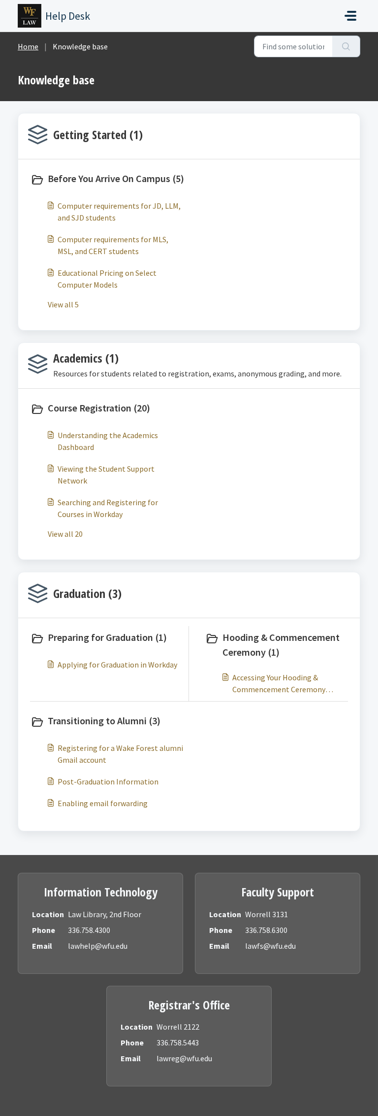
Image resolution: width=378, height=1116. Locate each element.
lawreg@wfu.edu (184, 1058)
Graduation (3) (87, 593)
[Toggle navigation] (350, 16)
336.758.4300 (89, 930)
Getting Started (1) (98, 134)
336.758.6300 (266, 930)
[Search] (346, 46)
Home (28, 46)
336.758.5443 (178, 1042)
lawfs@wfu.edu (270, 946)
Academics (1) (86, 358)
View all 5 (63, 304)
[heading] (107, 179)
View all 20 (65, 534)
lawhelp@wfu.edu (97, 946)
